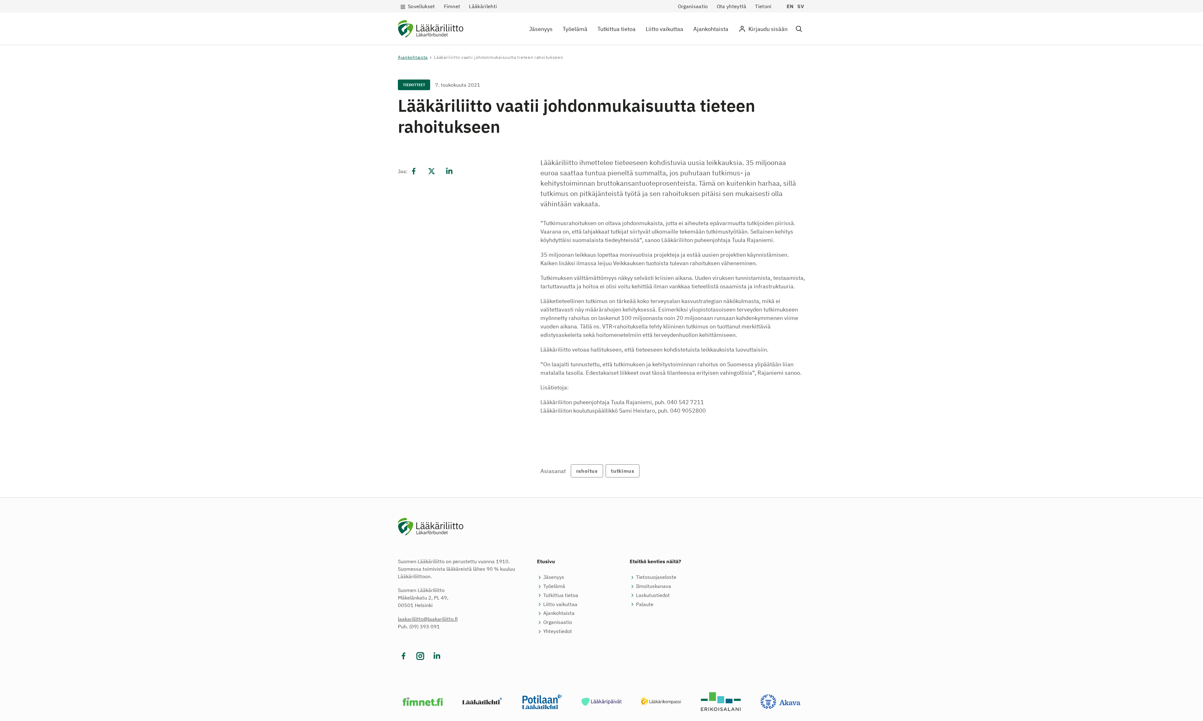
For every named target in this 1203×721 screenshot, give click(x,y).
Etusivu (546, 561)
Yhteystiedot (557, 631)
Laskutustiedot (653, 595)
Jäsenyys (541, 29)
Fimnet (452, 6)
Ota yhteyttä (732, 6)
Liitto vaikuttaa (664, 29)
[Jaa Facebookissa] (414, 171)
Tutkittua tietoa (616, 29)
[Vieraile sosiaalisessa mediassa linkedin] (437, 656)
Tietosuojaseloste (656, 577)
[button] (799, 29)
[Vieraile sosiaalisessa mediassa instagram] (420, 656)
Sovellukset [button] (421, 6)
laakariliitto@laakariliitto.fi (428, 619)
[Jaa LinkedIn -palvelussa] (449, 171)
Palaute (645, 604)
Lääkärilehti (483, 6)
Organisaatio (693, 6)
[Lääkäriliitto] (430, 30)
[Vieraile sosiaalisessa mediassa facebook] (403, 656)
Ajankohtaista (710, 29)
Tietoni (763, 6)
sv (800, 6)
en (790, 6)
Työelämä (575, 29)
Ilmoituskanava (653, 586)
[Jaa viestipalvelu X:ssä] (431, 171)
